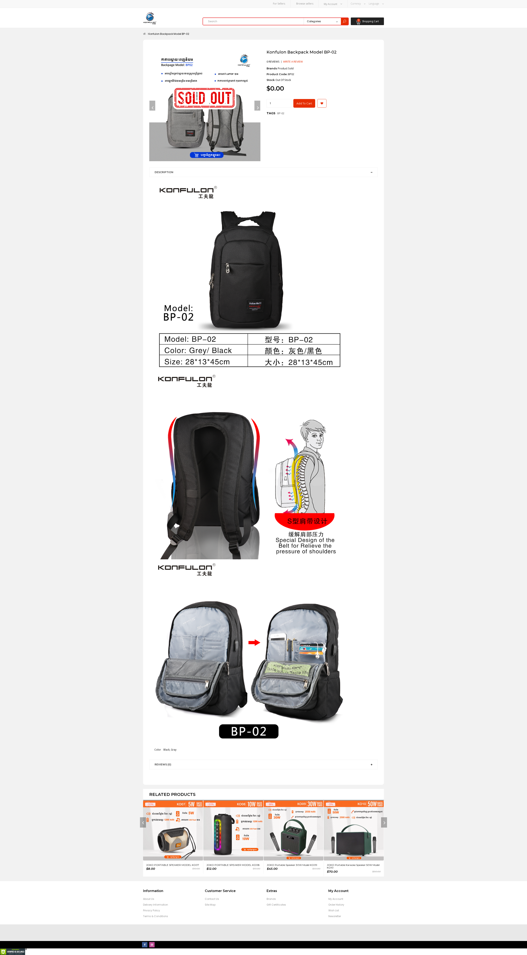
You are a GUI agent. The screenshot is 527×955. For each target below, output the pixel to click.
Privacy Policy (151, 910)
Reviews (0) (163, 764)
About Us (148, 899)
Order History (336, 904)
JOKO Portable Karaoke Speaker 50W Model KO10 (353, 866)
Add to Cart (304, 103)
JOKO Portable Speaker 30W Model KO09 (292, 865)
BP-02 (280, 113)
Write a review (293, 61)
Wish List (333, 910)
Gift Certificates (276, 904)
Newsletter (334, 916)
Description (164, 172)
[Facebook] (144, 944)
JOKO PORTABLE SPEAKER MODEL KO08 (233, 865)
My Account (335, 899)
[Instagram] (152, 944)
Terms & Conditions (155, 916)
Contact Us (212, 899)
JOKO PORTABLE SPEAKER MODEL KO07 (172, 865)
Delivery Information (155, 904)
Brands (271, 899)
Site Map (210, 904)
